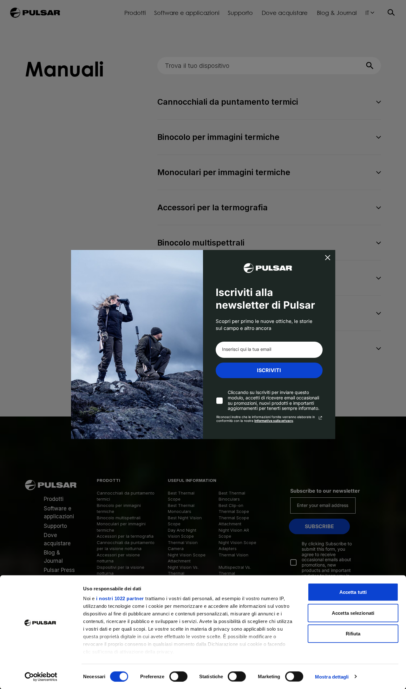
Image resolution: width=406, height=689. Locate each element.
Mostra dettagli (332, 676)
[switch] (178, 676)
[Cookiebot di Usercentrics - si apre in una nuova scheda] (41, 676)
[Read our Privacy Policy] (320, 418)
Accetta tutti (353, 592)
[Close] (327, 257)
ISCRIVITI (269, 370)
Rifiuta (353, 633)
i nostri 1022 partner (120, 598)
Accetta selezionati (353, 612)
